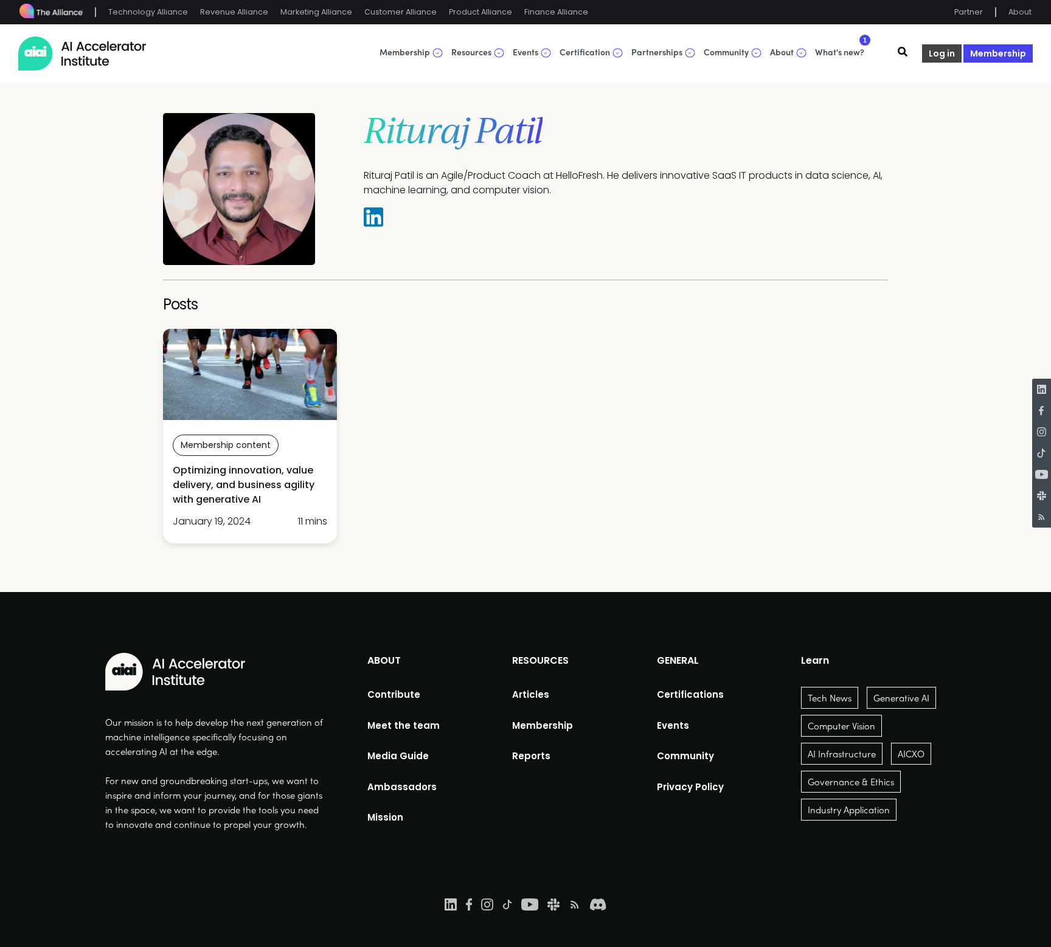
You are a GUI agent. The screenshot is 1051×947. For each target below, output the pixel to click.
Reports (531, 755)
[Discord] (598, 903)
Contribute (393, 694)
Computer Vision (841, 725)
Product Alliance (480, 12)
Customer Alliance (400, 12)
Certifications (690, 694)
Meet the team (403, 725)
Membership (998, 53)
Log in (942, 53)
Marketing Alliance (316, 12)
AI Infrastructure (842, 753)
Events (673, 725)
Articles (530, 694)
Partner (968, 12)
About (1020, 12)
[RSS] (1041, 517)
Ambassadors (402, 786)
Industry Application (849, 809)
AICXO (911, 753)
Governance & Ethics (851, 781)
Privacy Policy (690, 786)
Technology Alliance (148, 12)
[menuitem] (403, 695)
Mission (385, 817)
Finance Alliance (556, 12)
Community (685, 755)
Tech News (830, 697)
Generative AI (901, 697)
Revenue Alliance (234, 12)
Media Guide (398, 755)
